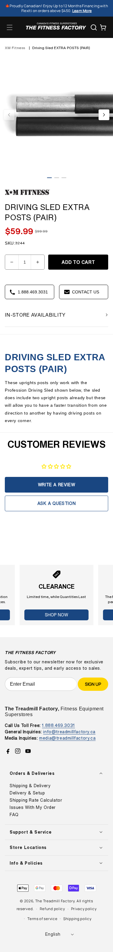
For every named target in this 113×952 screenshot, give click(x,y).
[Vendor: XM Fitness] (27, 195)
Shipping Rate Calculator (36, 800)
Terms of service (42, 918)
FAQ (14, 814)
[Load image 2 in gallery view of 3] (57, 178)
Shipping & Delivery (30, 785)
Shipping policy (77, 918)
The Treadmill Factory (55, 900)
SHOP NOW (56, 615)
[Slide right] (104, 114)
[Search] (93, 27)
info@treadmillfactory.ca (69, 731)
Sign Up (93, 684)
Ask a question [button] (56, 503)
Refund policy (52, 908)
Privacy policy (84, 908)
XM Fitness (15, 47)
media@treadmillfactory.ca (67, 738)
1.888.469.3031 (58, 725)
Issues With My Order (33, 807)
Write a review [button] (56, 484)
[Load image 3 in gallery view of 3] (64, 178)
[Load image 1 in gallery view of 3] (49, 178)
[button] (10, 27)
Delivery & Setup (27, 793)
